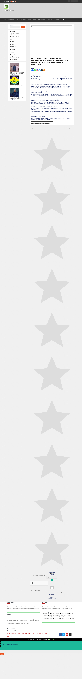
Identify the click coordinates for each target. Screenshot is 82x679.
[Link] (45, 593)
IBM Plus (51, 639)
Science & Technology (15, 57)
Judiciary (12, 51)
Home (5, 19)
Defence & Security (15, 36)
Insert (2, 654)
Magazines (11, 19)
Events (29, 19)
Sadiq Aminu (50, 121)
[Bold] (31, 593)
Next (70, 128)
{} (46, 593)
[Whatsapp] (35, 70)
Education (13, 38)
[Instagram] (37, 70)
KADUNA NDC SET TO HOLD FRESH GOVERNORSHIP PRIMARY (17, 98)
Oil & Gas (13, 52)
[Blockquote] (41, 593)
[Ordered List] (38, 593)
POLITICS (13, 54)
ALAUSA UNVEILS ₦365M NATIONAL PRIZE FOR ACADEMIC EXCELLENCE (17, 73)
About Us (49, 19)
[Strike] (36, 593)
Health (12, 47)
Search (11, 25)
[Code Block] (43, 593)
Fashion (34, 19)
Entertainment (42, 19)
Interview (23, 19)
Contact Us (56, 19)
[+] (48, 593)
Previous (34, 128)
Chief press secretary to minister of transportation (41, 123)
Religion (12, 56)
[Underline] (35, 593)
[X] (42, 70)
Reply (2, 649)
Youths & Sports (14, 59)
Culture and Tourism (15, 34)
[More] (44, 70)
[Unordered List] (40, 593)
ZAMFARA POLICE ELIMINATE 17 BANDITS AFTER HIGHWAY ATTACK (17, 86)
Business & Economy (36, 121)
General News (43, 121)
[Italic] (33, 593)
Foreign (12, 44)
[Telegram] (39, 70)
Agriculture (13, 31)
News (17, 19)
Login (52, 573)
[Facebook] (32, 70)
